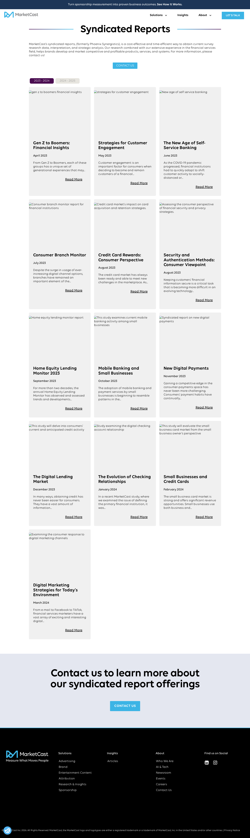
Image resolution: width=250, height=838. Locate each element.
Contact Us (164, 790)
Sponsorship (68, 790)
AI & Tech (162, 767)
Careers (161, 784)
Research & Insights (72, 784)
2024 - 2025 (67, 80)
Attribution (67, 778)
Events (160, 778)
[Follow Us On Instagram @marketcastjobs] (215, 762)
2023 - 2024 (41, 80)
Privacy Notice (232, 830)
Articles (112, 761)
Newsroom (163, 772)
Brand (63, 767)
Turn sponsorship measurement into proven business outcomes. (125, 4)
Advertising (67, 761)
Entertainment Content (75, 772)
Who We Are (164, 761)
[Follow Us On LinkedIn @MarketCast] (207, 762)
